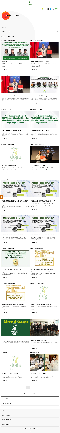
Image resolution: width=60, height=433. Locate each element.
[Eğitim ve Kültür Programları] (50, 9)
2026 (30, 431)
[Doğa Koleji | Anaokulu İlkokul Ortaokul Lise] (30, 3)
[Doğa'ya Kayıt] (48, 9)
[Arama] (58, 9)
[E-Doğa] (56, 9)
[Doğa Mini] (45, 9)
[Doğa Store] (53, 9)
